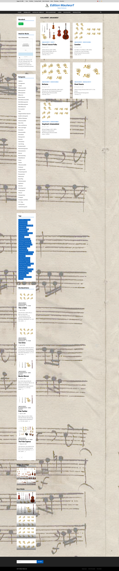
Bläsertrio (20, 95)
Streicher (20, 185)
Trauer (21, 273)
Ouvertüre (30, 263)
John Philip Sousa (23, 250)
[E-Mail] (101, 1)
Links (51, 1)
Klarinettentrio (22, 151)
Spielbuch (20, 183)
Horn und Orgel (22, 127)
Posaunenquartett (22, 171)
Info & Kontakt (45, 1)
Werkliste (31, 1)
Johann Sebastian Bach (24, 246)
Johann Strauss (22, 248)
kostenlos (22, 255)
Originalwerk (22, 263)
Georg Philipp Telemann (24, 240)
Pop (20, 265)
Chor (19, 111)
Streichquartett (22, 188)
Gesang (21, 242)
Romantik (22, 269)
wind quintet (21, 204)
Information (21, 141)
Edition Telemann (22, 118)
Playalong (56, 1)
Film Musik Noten (23, 288)
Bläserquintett (21, 92)
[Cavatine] (26, 473)
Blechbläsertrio (22, 106)
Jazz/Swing (21, 144)
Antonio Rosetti (23, 223)
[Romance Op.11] (26, 500)
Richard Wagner (23, 267)
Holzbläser (28, 242)
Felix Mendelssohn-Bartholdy (25, 233)
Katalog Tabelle (38, 1)
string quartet (21, 190)
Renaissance (27, 265)
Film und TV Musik (23, 235)
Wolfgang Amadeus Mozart (25, 276)
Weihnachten (22, 275)
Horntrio (20, 139)
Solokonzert (29, 269)
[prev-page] (19, 457)
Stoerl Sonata (79, 84)
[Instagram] (100, 1)
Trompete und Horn (23, 199)
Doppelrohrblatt (23, 231)
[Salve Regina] (21, 482)
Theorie (20, 192)
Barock (30, 225)
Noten (27, 259)
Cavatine (77, 45)
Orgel (28, 261)
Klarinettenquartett (23, 148)
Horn (21, 244)
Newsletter (62, 1)
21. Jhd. (27, 219)
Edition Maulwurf (62, 5)
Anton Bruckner (23, 221)
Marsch (21, 259)
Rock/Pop (20, 179)
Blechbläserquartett (23, 102)
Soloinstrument (22, 181)
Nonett (52, 42)
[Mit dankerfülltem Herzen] (31, 482)
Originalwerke (21, 169)
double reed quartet (23, 116)
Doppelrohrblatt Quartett (24, 113)
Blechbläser (22, 227)
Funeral (21, 236)
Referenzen (21, 176)
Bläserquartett (21, 90)
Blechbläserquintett (23, 104)
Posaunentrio (21, 174)
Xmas (21, 278)
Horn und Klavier (22, 125)
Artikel (20, 85)
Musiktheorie (21, 158)
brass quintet (21, 109)
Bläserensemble (22, 88)
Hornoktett (21, 134)
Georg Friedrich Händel (24, 238)
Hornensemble (87, 42)
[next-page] (22, 457)
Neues (19, 160)
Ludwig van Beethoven (24, 257)
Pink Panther (22, 411)
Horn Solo (20, 123)
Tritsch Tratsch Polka (49, 45)
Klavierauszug (21, 155)
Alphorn (20, 81)
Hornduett (20, 130)
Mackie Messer (23, 376)
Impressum (84, 568)
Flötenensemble (22, 120)
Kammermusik (21, 146)
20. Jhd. (21, 219)
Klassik (30, 252)
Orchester (20, 167)
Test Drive (21, 343)
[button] (18, 473)
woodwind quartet (22, 206)
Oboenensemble (22, 165)
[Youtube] (98, 1)
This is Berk (22, 308)
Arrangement (46, 42)
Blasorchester (21, 97)
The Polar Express (24, 442)
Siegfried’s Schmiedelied (50, 124)
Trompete (20, 197)
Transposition (21, 195)
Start (27, 1)
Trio (26, 273)
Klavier (20, 153)
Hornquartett (87, 81)
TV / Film (20, 202)
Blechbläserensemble (23, 99)
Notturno (45, 84)
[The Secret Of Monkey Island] (26, 511)
